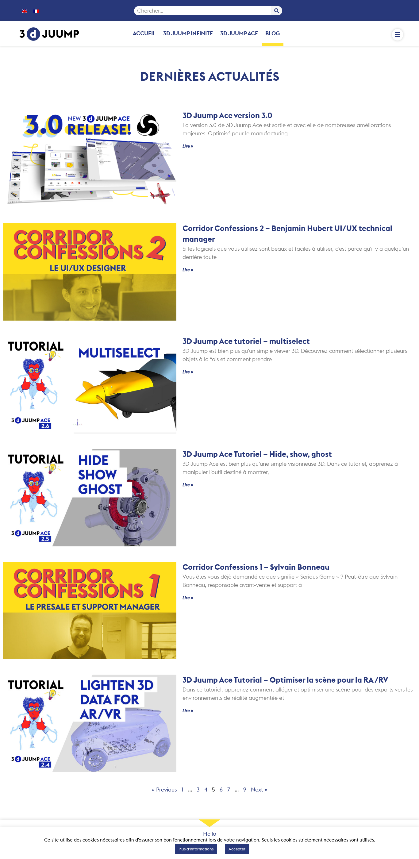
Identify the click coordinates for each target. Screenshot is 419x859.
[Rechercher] (276, 10)
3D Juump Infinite (188, 33)
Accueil (144, 33)
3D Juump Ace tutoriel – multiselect (246, 341)
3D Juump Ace (239, 33)
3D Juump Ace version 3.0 (227, 115)
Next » (259, 789)
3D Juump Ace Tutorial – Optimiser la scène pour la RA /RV (285, 680)
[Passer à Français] (36, 10)
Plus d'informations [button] (196, 848)
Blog (272, 33)
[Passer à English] (24, 10)
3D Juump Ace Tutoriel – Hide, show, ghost (257, 454)
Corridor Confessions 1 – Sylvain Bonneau (256, 567)
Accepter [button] (237, 848)
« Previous (164, 789)
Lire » (188, 146)
